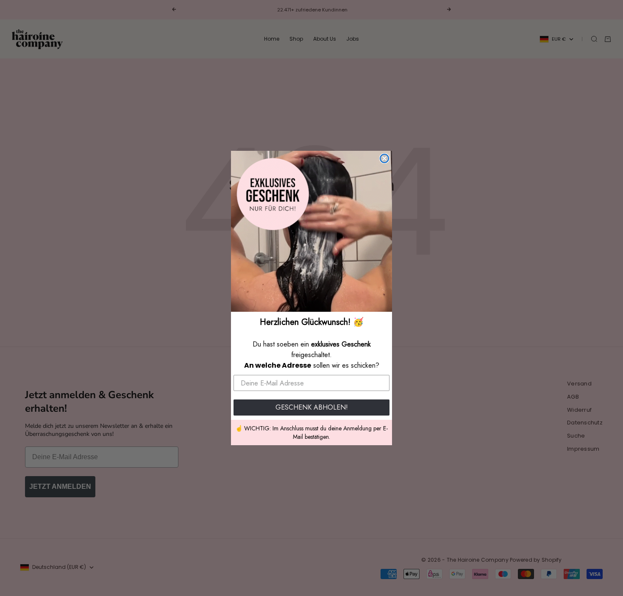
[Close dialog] (384, 158)
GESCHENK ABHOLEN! (311, 407)
